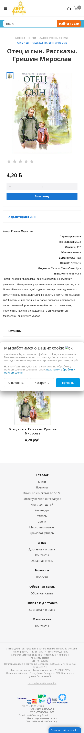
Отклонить (16, 383)
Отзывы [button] (14, 331)
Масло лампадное (41, 527)
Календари (41, 510)
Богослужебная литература (41, 499)
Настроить (42, 383)
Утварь (42, 516)
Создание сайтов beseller (65, 730)
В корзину (42, 196)
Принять (68, 383)
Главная (20, 38)
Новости (42, 577)
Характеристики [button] (21, 217)
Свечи (42, 522)
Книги (42, 482)
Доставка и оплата (42, 549)
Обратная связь (42, 561)
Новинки (42, 487)
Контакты (42, 555)
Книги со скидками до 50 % (42, 493)
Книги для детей (42, 504)
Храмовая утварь (42, 533)
